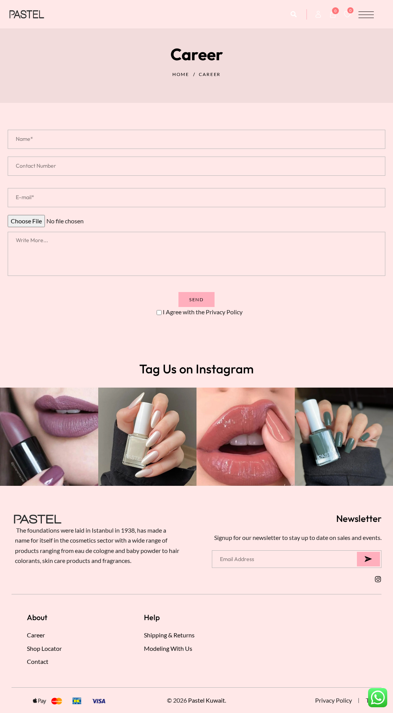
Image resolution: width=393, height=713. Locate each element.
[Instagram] (378, 579)
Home (180, 74)
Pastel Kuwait (206, 700)
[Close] (112, 658)
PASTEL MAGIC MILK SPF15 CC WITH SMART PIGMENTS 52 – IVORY (70, 682)
